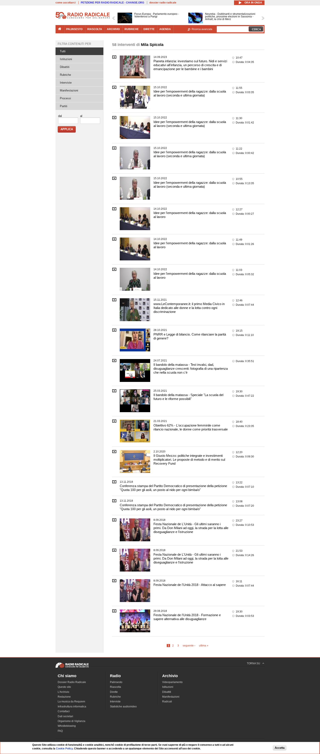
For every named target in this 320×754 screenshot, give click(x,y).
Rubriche (65, 74)
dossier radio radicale (162, 2)
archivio (113, 29)
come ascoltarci (66, 2)
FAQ (60, 730)
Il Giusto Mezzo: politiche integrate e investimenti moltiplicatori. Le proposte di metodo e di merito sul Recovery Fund (189, 459)
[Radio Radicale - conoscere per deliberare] (72, 667)
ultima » (203, 645)
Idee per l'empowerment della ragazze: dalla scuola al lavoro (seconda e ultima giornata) (189, 93)
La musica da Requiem (71, 701)
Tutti (63, 51)
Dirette (114, 691)
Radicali (167, 701)
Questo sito (64, 686)
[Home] (83, 18)
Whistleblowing (67, 725)
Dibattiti (64, 67)
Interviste (66, 82)
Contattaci (64, 711)
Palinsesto (116, 682)
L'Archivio (63, 691)
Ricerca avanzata (202, 29)
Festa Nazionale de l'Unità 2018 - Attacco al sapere (189, 585)
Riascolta (115, 686)
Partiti (63, 106)
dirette (149, 29)
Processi (65, 98)
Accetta (280, 747)
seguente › (189, 645)
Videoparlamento (172, 682)
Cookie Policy (64, 748)
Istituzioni (66, 59)
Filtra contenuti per (74, 44)
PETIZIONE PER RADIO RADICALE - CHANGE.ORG (112, 2)
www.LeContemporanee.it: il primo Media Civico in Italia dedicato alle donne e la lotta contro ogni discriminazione (189, 308)
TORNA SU (253, 663)
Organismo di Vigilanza (71, 721)
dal (60, 116)
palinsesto (74, 29)
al (81, 116)
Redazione (64, 696)
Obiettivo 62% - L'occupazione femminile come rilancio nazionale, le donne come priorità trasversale (190, 427)
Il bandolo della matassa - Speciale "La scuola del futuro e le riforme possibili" (188, 397)
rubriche (132, 29)
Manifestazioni (69, 90)
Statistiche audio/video (123, 706)
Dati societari (65, 716)
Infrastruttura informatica (72, 706)
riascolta (94, 29)
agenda (165, 29)
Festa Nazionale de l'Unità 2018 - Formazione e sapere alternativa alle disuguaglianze (187, 617)
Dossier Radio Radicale (72, 682)
